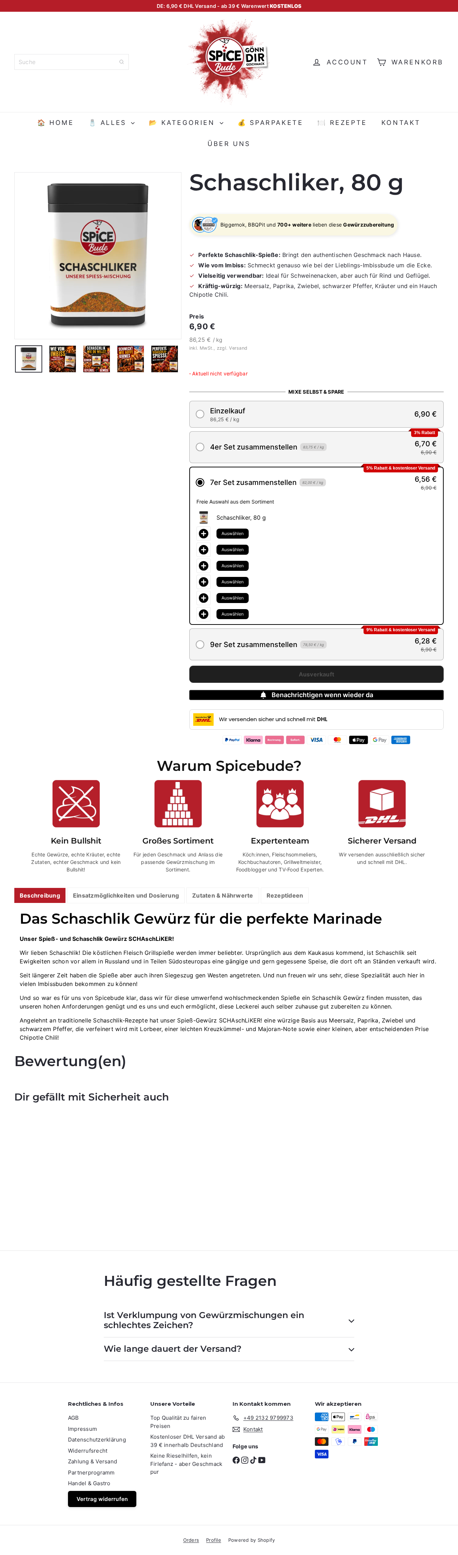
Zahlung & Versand (92, 1461)
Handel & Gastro (89, 1483)
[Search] (121, 62)
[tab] (39, 895)
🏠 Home (55, 122)
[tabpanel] (229, 976)
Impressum (82, 1428)
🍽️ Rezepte (342, 122)
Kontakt (401, 122)
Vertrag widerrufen (102, 1499)
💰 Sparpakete (270, 122)
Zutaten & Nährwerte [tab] (222, 895)
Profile (213, 1540)
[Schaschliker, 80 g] (47, 1171)
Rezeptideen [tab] (285, 895)
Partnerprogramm (91, 1472)
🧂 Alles (109, 122)
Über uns (229, 143)
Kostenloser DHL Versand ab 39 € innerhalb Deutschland (187, 1440)
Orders (191, 1540)
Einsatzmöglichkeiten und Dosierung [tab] (126, 895)
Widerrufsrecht (87, 1450)
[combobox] (71, 62)
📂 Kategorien (183, 122)
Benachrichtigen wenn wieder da (322, 695)
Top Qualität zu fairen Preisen (178, 1421)
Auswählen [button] (232, 533)
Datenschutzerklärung (97, 1439)
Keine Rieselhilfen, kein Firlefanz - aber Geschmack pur (186, 1463)
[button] (316, 414)
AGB (73, 1417)
